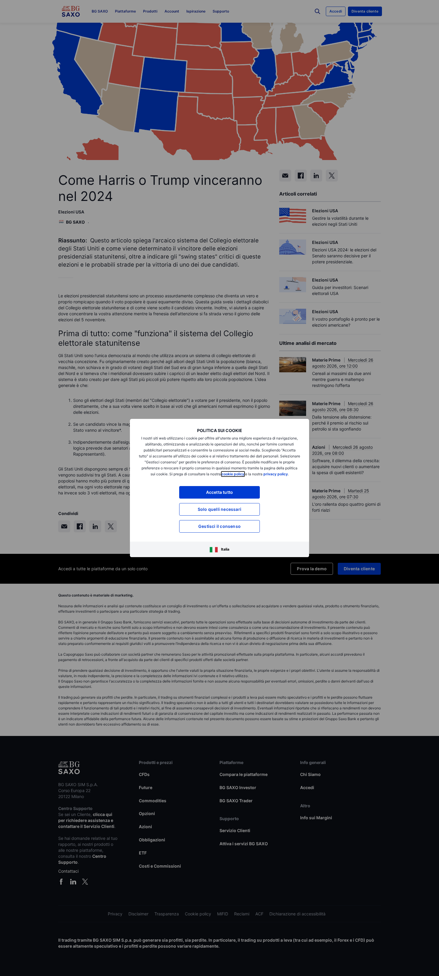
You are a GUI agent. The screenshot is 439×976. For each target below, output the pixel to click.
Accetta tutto (219, 492)
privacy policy (275, 474)
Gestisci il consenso (219, 526)
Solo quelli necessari (219, 509)
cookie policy (233, 474)
